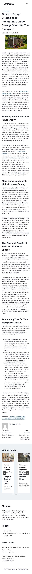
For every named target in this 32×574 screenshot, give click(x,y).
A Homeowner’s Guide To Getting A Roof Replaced (8, 434)
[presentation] (8, 457)
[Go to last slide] (4, 473)
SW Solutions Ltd (23, 483)
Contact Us (8, 531)
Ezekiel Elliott (6, 32)
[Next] (27, 473)
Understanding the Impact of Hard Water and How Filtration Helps (23, 472)
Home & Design (6, 11)
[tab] (14, 494)
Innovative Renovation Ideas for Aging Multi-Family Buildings (24, 435)
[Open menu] (26, 4)
